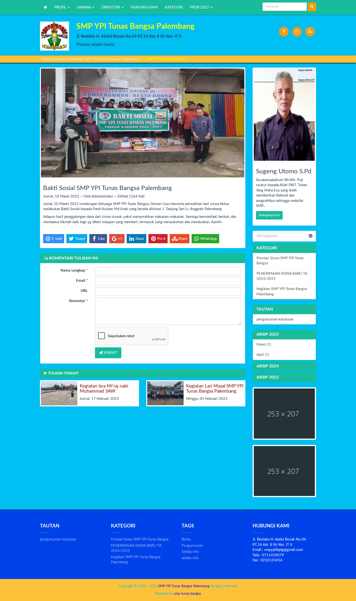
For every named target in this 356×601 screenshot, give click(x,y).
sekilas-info (190, 558)
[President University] (284, 471)
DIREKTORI (111, 7)
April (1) (262, 355)
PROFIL (60, 7)
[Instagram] (297, 32)
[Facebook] (284, 32)
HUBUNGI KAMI (144, 7)
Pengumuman (192, 546)
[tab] (284, 334)
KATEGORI (174, 7)
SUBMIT (110, 353)
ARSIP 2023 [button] (267, 377)
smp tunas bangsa (187, 593)
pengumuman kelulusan (275, 319)
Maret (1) (263, 344)
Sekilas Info (190, 552)
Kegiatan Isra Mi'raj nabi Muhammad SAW (104, 389)
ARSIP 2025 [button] (267, 334)
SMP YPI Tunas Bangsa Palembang (183, 586)
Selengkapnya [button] (268, 215)
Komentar (78, 301)
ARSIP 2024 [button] (267, 366)
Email (82, 280)
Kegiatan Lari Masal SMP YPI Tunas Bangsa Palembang (214, 389)
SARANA (84, 7)
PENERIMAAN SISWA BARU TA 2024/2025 (281, 276)
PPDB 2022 (200, 7)
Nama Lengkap (74, 270)
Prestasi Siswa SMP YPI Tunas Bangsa (280, 260)
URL (84, 291)
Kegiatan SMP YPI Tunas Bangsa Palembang (281, 291)
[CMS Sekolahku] (284, 413)
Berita (186, 539)
